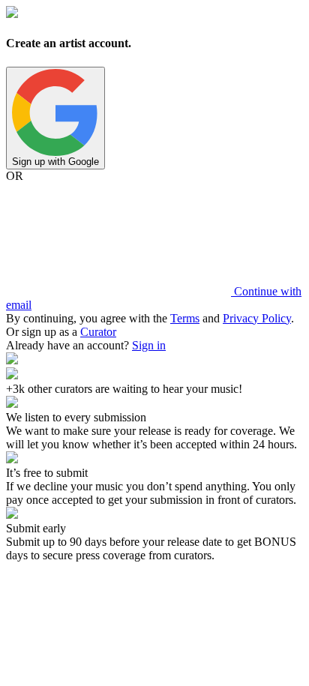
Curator (98, 331)
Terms (185, 318)
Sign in (149, 345)
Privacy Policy (257, 318)
